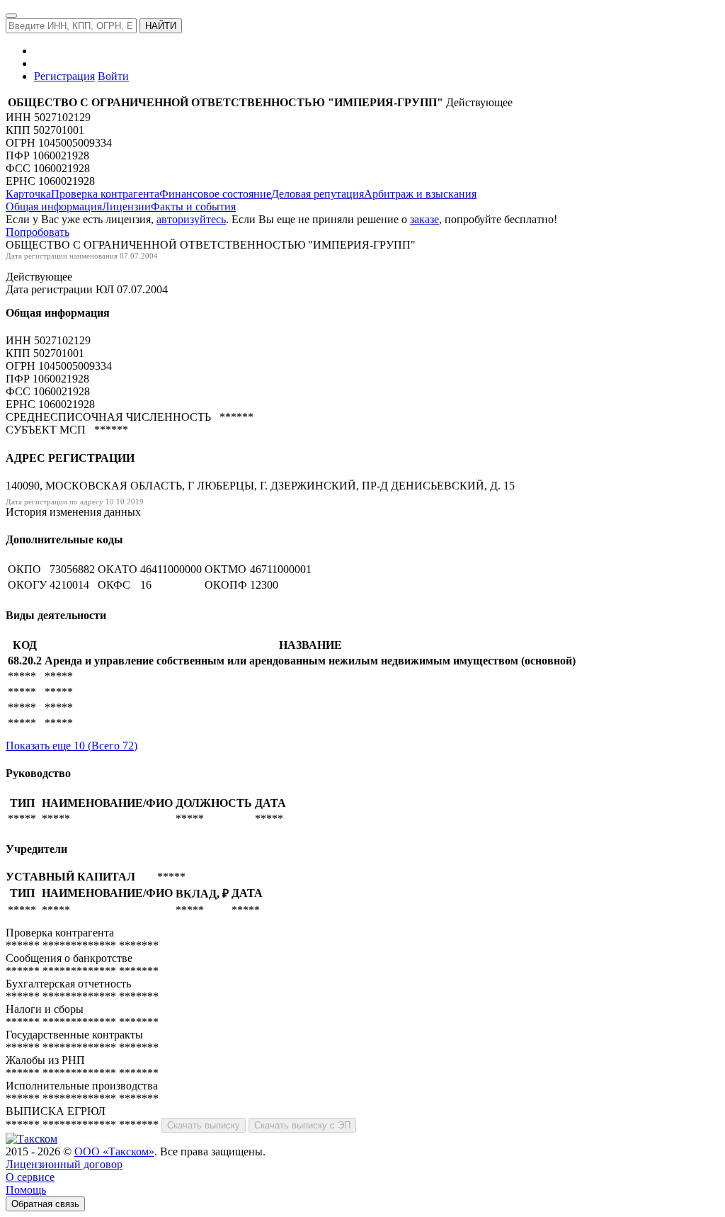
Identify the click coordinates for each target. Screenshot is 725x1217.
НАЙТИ (160, 26)
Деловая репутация (317, 194)
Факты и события (193, 206)
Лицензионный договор (64, 1164)
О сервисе (30, 1177)
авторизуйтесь (191, 219)
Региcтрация (64, 76)
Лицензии (126, 206)
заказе (424, 219)
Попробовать (37, 232)
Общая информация (54, 206)
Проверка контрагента (105, 194)
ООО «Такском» (114, 1151)
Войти (113, 76)
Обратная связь (45, 1204)
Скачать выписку (203, 1125)
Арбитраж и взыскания (420, 194)
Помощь (26, 1190)
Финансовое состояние (215, 194)
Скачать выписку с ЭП (302, 1125)
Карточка (28, 194)
